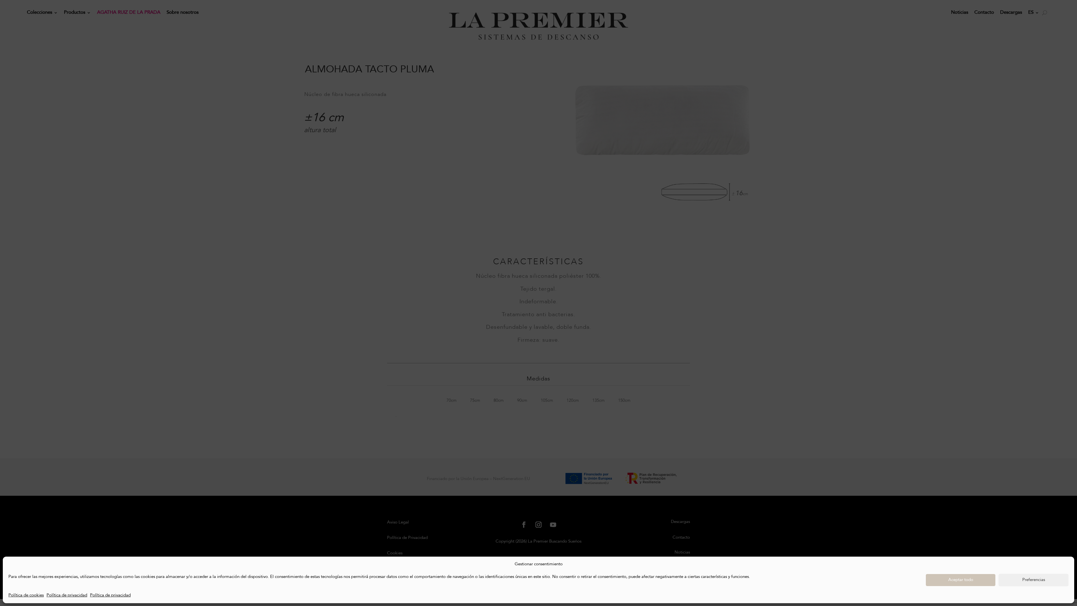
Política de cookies (26, 595)
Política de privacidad (67, 595)
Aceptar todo (960, 580)
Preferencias (1033, 580)
